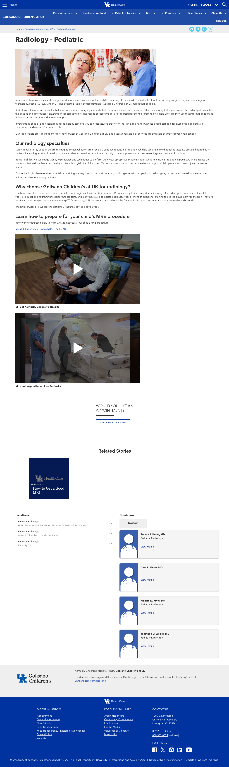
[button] (9, 4)
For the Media (112, 727)
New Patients (44, 723)
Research (221, 21)
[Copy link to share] (210, 29)
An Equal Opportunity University (89, 760)
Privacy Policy (44, 734)
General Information (48, 719)
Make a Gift (110, 734)
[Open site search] (224, 4)
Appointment (44, 716)
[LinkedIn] (179, 750)
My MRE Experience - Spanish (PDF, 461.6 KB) (41, 229)
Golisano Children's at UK (39, 29)
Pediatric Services (63, 13)
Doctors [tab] (133, 523)
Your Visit (42, 738)
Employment (111, 723)
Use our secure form (113, 423)
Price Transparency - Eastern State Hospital (61, 731)
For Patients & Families (123, 13)
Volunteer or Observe (116, 731)
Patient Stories (194, 13)
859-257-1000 (160, 731)
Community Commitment (118, 719)
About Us (216, 13)
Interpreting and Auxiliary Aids (128, 760)
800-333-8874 (160, 735)
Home (18, 29)
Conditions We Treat (94, 13)
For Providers (168, 13)
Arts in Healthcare (114, 716)
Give (148, 13)
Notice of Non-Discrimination (166, 760)
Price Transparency (47, 727)
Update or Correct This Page (202, 760)
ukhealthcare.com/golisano (90, 681)
